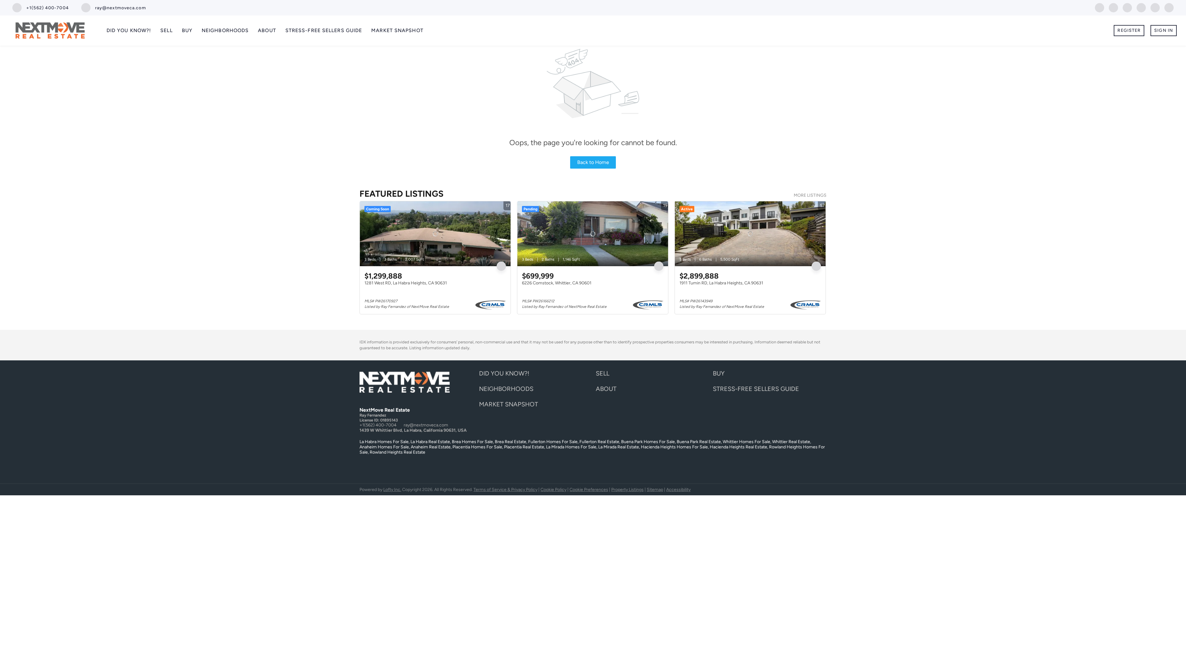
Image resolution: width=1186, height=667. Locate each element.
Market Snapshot (397, 30)
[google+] (1169, 7)
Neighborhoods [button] (225, 30)
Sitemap (655, 489)
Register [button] (1129, 30)
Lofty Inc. (392, 489)
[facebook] (1099, 7)
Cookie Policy (553, 489)
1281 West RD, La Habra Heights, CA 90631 (405, 283)
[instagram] (1141, 7)
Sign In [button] (1163, 30)
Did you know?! (129, 30)
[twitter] (1113, 7)
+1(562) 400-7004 (378, 425)
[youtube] (1155, 7)
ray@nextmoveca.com (426, 425)
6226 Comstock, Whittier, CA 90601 (556, 283)
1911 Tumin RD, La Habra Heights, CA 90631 (721, 283)
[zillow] (1127, 7)
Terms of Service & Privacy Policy (505, 489)
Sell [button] (166, 30)
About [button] (267, 30)
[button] (505, 375)
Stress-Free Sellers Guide (323, 30)
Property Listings (627, 489)
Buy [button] (187, 30)
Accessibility (678, 489)
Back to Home (593, 162)
